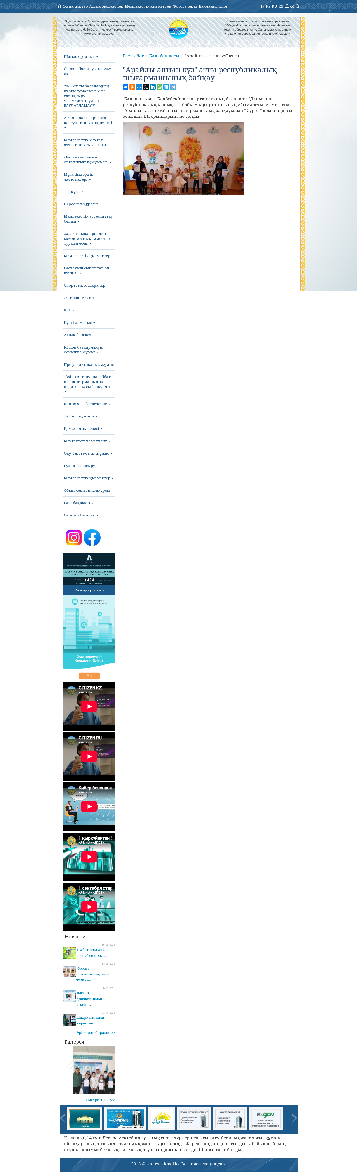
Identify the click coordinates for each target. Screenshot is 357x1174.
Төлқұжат (74, 191)
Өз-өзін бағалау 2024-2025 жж (88, 71)
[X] (146, 87)
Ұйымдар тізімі (89, 590)
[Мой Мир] (139, 87)
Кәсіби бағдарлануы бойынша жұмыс (83, 349)
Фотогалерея (185, 6)
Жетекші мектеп (79, 297)
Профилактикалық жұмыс (89, 364)
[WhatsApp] (159, 87)
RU (274, 6)
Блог (223, 6)
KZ (268, 6)
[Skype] (166, 87)
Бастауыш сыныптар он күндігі (86, 270)
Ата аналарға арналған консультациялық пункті (88, 120)
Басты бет (133, 55)
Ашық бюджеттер (106, 6)
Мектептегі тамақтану (86, 440)
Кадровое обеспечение (86, 403)
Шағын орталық (80, 56)
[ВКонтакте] (125, 87)
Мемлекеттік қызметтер (148, 6)
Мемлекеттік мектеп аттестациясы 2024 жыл (87, 142)
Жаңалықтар (75, 6)
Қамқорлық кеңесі (82, 428)
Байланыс (208, 6)
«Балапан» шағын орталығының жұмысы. (86, 159)
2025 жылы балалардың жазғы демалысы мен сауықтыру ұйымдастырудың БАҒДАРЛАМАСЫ (86, 95)
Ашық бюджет (78, 334)
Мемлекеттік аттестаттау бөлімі (88, 219)
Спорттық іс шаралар (84, 285)
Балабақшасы (77, 502)
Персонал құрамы (81, 203)
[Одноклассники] (132, 87)
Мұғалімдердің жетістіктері (78, 177)
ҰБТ (68, 310)
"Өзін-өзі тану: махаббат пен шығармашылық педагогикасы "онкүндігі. (88, 381)
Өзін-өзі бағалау (80, 515)
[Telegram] (173, 87)
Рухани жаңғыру (80, 465)
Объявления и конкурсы (87, 490)
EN (281, 6)
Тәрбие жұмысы (79, 416)
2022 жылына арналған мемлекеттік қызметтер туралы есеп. (87, 238)
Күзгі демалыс (78, 322)
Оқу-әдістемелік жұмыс (87, 453)
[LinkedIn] (153, 87)
